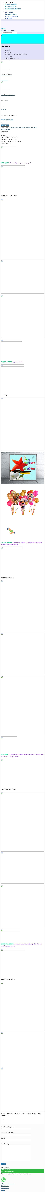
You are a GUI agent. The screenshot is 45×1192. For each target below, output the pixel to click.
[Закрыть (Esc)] (2, 1188)
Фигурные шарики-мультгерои (16, 54)
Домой (7, 50)
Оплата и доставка (11, 16)
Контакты (8, 18)
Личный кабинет (11, 14)
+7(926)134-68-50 (11, 4)
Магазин (8, 52)
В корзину (5, 125)
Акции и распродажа (23, 127)
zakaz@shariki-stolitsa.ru (13, 8)
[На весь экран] (6, 1188)
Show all (3, 109)
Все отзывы (9, 12)
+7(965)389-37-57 (10, 6)
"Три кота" (8, 56)
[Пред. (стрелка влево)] (2, 1190)
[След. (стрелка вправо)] (4, 1190)
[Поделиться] (4, 1188)
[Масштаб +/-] (8, 1188)
